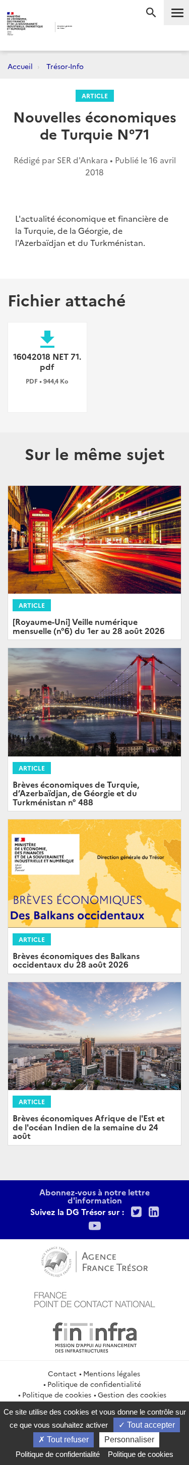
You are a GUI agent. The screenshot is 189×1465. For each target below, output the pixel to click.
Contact (62, 1373)
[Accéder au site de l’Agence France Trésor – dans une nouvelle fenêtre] (94, 1260)
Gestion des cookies (132, 1394)
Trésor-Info (65, 66)
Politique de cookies (56, 1394)
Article (95, 95)
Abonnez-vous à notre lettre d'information (94, 1196)
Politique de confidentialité (94, 1384)
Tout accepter (150, 1425)
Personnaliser (129, 1439)
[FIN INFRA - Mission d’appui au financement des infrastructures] (95, 1336)
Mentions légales (111, 1373)
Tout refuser (67, 1439)
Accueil (20, 66)
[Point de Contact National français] (95, 1298)
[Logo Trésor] (86, 28)
